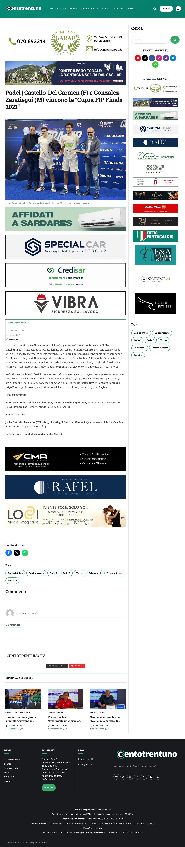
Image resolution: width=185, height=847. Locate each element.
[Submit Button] (175, 40)
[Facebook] (8, 553)
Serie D (66, 573)
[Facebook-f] (152, 58)
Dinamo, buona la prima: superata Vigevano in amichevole (21, 720)
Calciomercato (36, 573)
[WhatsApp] (25, 553)
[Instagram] (159, 58)
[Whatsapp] (155, 64)
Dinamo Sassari (115, 573)
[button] (155, 9)
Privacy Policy (85, 764)
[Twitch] (166, 58)
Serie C (53, 573)
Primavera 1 (95, 573)
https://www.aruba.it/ (92, 828)
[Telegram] (173, 58)
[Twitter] (17, 553)
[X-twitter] (145, 58)
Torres (79, 573)
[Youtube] (138, 58)
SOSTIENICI (48, 750)
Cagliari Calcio (15, 573)
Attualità (12, 580)
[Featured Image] (23, 699)
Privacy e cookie (86, 759)
